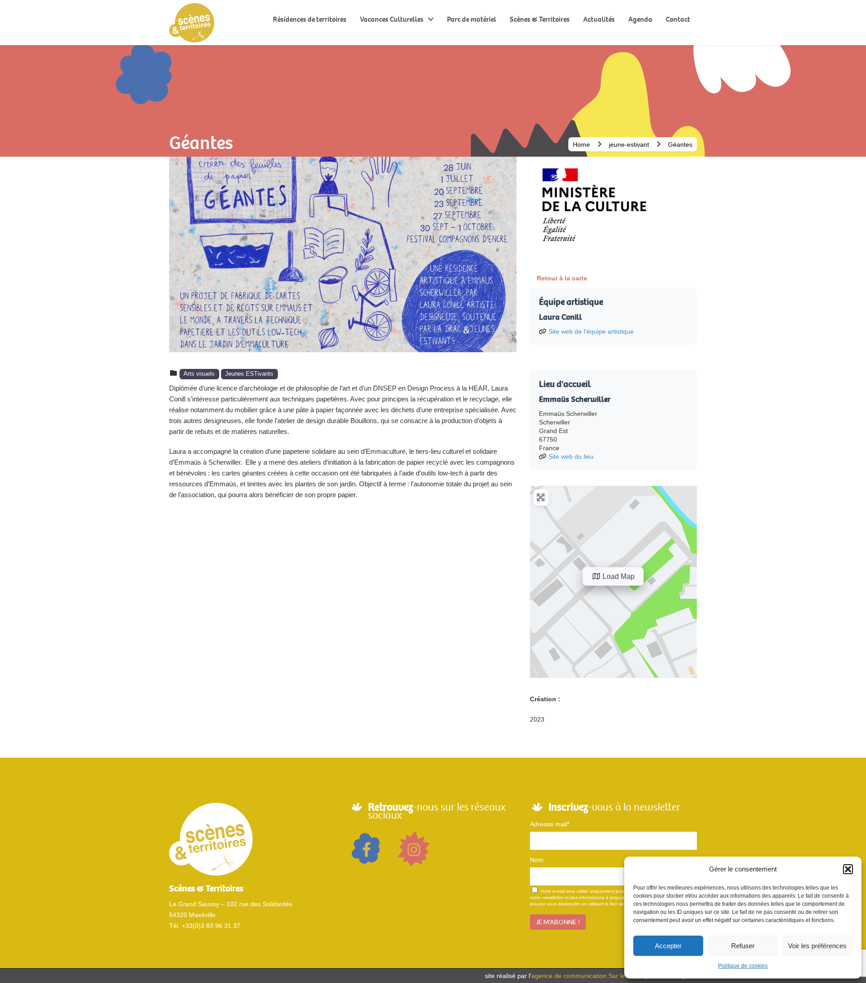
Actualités (599, 19)
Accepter (668, 946)
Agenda (640, 19)
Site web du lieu (571, 456)
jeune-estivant (629, 144)
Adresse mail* (549, 824)
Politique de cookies (743, 966)
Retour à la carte (562, 278)
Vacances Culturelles (392, 19)
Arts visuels (199, 374)
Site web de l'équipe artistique (591, 331)
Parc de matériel (471, 19)
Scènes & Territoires (540, 19)
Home (581, 144)
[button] (847, 869)
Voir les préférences (817, 946)
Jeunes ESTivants (249, 374)
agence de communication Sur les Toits (587, 975)
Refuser (743, 946)
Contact (678, 19)
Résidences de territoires (309, 19)
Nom (537, 859)
